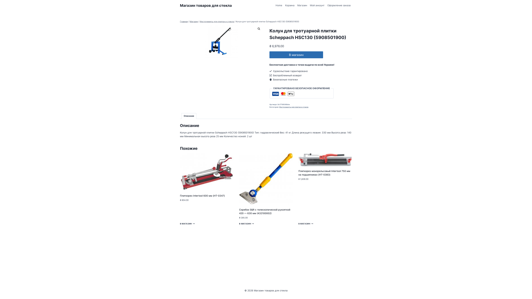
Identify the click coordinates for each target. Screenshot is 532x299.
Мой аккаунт (317, 5)
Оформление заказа (339, 5)
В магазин (296, 55)
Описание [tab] (189, 116)
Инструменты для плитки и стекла (293, 107)
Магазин (302, 5)
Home (279, 5)
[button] (258, 28)
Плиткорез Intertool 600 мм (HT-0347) (202, 195)
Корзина (290, 5)
